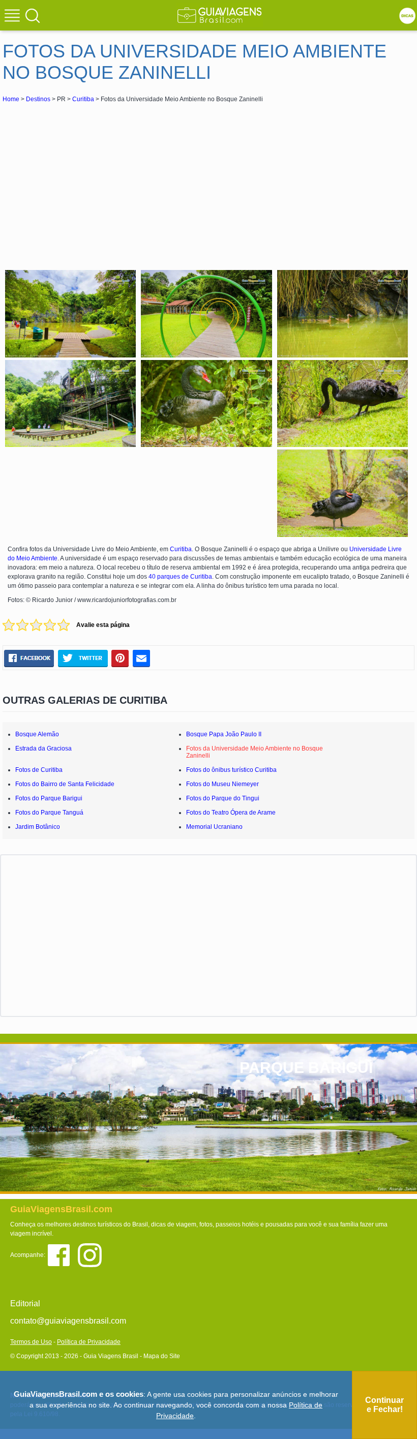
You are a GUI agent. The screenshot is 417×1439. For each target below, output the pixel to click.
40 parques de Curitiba (180, 576)
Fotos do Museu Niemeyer (222, 784)
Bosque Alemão (37, 734)
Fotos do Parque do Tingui (222, 798)
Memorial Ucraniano (214, 826)
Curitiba (83, 99)
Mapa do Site (161, 1356)
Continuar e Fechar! (384, 1405)
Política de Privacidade (89, 1341)
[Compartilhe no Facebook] (29, 658)
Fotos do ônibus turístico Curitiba (231, 769)
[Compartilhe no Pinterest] (120, 658)
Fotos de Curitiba (39, 769)
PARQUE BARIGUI (306, 1067)
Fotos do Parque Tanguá (49, 812)
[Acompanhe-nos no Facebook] (62, 1254)
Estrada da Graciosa (43, 748)
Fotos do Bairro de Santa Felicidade (64, 784)
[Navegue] (14, 17)
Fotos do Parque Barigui (48, 798)
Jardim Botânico (37, 826)
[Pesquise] (32, 15)
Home (11, 99)
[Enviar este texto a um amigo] (141, 658)
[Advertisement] (93, 181)
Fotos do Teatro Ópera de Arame (231, 812)
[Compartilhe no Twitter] (82, 658)
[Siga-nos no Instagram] (92, 1254)
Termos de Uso (31, 1341)
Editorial (25, 1303)
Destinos (38, 99)
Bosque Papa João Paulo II (223, 734)
